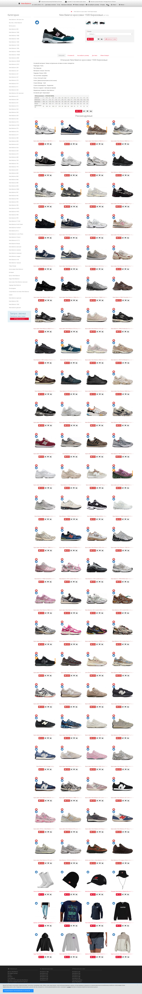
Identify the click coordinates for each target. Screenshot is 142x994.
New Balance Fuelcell (15, 227)
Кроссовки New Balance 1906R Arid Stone (45, 547)
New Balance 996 (13, 205)
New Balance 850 (13, 176)
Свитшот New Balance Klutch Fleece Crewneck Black (125, 922)
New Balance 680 (13, 157)
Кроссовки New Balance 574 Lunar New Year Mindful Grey (75, 829)
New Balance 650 (13, 150)
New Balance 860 (13, 179)
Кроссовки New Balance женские (18, 282)
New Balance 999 (13, 218)
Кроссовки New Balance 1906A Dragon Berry (123, 203)
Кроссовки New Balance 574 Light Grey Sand (46, 860)
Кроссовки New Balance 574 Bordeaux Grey (46, 453)
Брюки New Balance (77, 981)
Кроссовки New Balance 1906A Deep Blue (71, 735)
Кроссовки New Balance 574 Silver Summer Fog (98, 266)
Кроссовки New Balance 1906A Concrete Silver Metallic (126, 766)
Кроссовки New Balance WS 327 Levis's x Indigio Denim (49, 797)
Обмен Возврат (104, 55)
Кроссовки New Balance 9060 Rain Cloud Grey (123, 141)
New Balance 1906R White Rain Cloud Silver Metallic (125, 578)
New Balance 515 (13, 106)
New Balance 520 (13, 109)
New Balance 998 (13, 215)
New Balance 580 (13, 138)
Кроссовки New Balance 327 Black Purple (122, 704)
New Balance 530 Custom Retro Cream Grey (123, 422)
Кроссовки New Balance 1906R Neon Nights (97, 641)
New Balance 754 (44, 976)
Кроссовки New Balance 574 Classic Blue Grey (46, 266)
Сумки (10, 295)
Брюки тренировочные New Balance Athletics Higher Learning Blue (52, 922)
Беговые (11, 272)
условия (69, 987)
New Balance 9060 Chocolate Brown (122, 297)
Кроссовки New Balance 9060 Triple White (71, 422)
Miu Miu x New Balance (15, 22)
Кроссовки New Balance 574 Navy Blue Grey (71, 235)
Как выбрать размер (93, 4)
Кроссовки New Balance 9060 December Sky (97, 360)
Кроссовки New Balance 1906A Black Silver (71, 297)
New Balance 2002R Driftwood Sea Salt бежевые (124, 360)
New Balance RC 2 (14, 231)
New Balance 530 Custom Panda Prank (122, 641)
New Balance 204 (13, 67)
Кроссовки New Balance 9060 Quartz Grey (96, 203)
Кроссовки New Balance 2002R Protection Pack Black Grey (49, 328)
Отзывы (102, 4)
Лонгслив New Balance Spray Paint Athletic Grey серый (74, 954)
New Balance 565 (13, 118)
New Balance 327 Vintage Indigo (45, 766)
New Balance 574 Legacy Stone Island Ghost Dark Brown (126, 860)
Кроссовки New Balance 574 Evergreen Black (46, 172)
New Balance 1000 (14, 32)
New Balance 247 (13, 74)
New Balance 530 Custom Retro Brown (122, 610)
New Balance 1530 (14, 45)
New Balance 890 (13, 186)
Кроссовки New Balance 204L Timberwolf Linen (98, 735)
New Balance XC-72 (14, 240)
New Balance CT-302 (14, 221)
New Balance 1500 (14, 304)
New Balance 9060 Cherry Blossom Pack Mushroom (125, 672)
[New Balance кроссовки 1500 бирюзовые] (58, 35)
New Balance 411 (13, 86)
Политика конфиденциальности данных (18, 981)
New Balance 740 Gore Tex (16, 19)
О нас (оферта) (11, 978)
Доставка (94, 55)
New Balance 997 (44, 980)
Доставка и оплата (50, 4)
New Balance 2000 (14, 58)
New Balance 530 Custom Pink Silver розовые (71, 578)
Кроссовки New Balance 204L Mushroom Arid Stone (99, 704)
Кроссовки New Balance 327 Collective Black (123, 797)
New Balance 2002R (14, 61)
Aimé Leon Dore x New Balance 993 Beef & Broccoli (99, 860)
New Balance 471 (13, 96)
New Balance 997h (14, 208)
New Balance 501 (13, 102)
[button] (107, 4)
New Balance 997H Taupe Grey (71, 453)
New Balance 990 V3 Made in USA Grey (45, 516)
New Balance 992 (13, 195)
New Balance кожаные (15, 253)
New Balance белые (14, 243)
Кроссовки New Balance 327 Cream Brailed (71, 704)
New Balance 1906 (14, 48)
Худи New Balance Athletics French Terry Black (46, 954)
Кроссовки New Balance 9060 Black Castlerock (46, 422)
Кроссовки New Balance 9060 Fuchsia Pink (71, 641)
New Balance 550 (13, 115)
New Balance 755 (13, 163)
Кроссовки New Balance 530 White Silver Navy (46, 141)
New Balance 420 (13, 90)
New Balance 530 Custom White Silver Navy (97, 610)
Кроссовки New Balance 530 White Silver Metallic (98, 235)
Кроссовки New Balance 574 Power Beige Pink (123, 235)
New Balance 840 (13, 173)
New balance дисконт (15, 307)
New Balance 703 (13, 160)
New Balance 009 (13, 29)
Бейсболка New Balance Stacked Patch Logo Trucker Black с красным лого (105, 891)
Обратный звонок (20, 319)
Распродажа (12, 288)
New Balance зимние (15, 250)
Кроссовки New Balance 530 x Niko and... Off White (99, 547)
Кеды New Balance (14, 279)
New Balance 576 (13, 131)
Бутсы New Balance (14, 275)
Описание (61, 55)
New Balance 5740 (14, 125)
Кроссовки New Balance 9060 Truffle (71, 672)
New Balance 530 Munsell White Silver (71, 172)
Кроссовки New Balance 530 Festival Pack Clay (123, 266)
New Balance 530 (13, 112)
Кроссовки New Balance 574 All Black (45, 235)
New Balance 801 (13, 170)
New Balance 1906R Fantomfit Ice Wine (45, 578)
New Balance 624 (13, 147)
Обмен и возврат (79, 4)
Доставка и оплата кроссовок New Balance (18, 980)
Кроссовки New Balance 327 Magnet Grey (96, 829)
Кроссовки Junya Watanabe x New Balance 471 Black (48, 735)
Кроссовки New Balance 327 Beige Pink (97, 485)
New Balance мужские (15, 298)
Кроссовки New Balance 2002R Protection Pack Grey (48, 203)
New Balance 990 (13, 301)
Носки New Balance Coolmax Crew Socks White (46, 891)
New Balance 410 (13, 83)
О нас (58, 4)
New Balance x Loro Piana (16, 234)
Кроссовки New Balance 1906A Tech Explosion (72, 797)
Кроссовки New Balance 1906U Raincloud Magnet (47, 641)
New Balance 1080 (14, 35)
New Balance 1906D (14, 51)
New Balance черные (15, 263)
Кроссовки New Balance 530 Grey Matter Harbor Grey (100, 172)
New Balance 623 (13, 144)
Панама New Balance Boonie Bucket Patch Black (124, 891)
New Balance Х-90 (14, 259)
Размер (89, 31)
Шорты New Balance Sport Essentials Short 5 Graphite (100, 954)
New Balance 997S (14, 211)
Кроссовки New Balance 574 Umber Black (96, 453)
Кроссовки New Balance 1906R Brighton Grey (97, 297)
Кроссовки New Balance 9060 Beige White (122, 391)
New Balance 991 (13, 192)
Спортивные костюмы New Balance (19, 291)
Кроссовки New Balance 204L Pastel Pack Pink (97, 766)
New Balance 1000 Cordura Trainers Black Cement (47, 360)
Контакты (10, 976)
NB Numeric (12, 26)
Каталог (10, 975)
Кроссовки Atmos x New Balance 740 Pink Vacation (48, 829)
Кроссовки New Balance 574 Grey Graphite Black (72, 610)
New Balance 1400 (14, 42)
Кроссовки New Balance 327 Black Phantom (46, 672)
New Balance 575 (13, 128)
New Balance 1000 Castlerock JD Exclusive (96, 578)
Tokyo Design (12, 266)
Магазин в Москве (66, 4)
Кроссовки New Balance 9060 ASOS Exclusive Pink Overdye (50, 610)
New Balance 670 (13, 154)
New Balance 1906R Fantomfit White (123, 516)
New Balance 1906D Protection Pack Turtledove (72, 516)
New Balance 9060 (14, 189)
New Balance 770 (13, 166)
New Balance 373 (13, 80)
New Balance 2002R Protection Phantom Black (123, 172)
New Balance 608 (13, 141)
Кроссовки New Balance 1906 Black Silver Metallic (125, 547)
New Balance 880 (13, 183)
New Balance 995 (13, 202)
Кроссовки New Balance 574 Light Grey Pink (97, 328)
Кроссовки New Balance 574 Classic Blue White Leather (74, 266)
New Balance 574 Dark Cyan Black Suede (71, 391)
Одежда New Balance (15, 285)
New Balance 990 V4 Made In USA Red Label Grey (124, 453)
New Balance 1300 (14, 38)
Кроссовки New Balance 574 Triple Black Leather (98, 391)
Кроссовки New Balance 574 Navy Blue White (71, 141)
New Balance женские (15, 247)
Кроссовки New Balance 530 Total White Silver (46, 485)
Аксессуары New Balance (16, 269)
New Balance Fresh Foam (16, 224)
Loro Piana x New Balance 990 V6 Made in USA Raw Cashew (101, 672)
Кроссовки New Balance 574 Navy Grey (71, 360)
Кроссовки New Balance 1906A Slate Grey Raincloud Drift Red (51, 704)
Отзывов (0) (71, 55)
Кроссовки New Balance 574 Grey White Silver (72, 328)
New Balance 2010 (14, 64)
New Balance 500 (13, 99)
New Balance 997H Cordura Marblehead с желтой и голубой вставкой (104, 422)
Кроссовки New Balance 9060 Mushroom (96, 141)
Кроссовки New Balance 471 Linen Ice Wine (97, 797)
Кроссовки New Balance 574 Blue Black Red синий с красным (76, 547)
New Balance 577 (13, 134)
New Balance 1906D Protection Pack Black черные (125, 328)
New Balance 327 (13, 77)
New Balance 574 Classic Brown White (45, 391)
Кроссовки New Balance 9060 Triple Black (45, 297)
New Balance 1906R (14, 54)
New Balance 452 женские (16, 93)
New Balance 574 (13, 122)
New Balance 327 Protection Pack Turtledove (123, 735)
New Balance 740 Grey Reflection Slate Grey (71, 860)
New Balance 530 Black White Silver (97, 516)
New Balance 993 (13, 199)
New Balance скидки (14, 256)
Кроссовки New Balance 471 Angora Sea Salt (71, 766)
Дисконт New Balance (13, 971)
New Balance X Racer (15, 237)
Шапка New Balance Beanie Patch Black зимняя (72, 891)
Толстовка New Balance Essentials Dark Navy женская (100, 922)
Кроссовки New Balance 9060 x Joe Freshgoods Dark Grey (75, 203)
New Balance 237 (13, 70)
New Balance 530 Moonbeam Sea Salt (71, 485)
